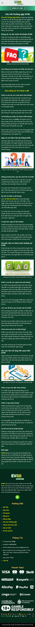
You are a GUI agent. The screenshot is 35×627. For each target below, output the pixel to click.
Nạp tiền (6, 510)
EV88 (3, 453)
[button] (2, 3)
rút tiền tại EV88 (10, 199)
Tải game (6, 513)
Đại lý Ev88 (7, 528)
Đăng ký (6, 516)
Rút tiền (5, 507)
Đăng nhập (7, 519)
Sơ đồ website (7, 531)
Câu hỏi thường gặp (10, 522)
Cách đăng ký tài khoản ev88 (17, 91)
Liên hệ (5, 560)
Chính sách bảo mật (10, 525)
